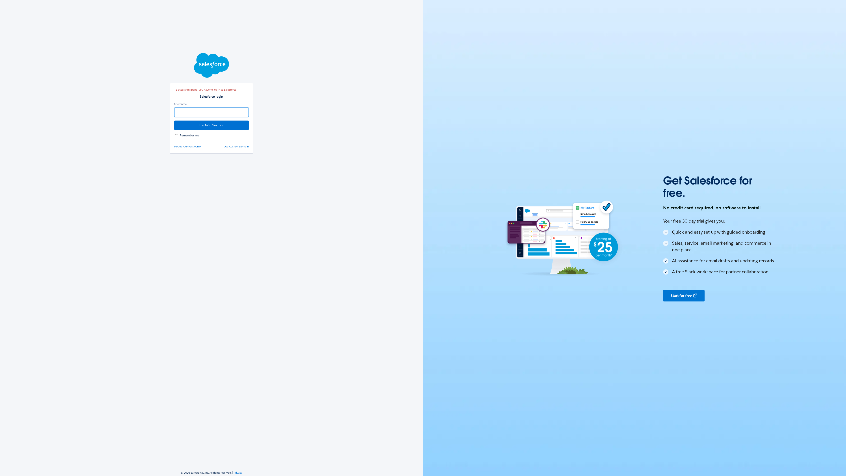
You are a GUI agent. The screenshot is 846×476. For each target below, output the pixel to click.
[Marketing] (634, 238)
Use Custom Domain (236, 146)
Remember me (189, 135)
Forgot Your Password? (187, 146)
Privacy (238, 472)
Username (180, 104)
